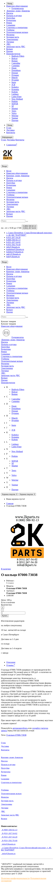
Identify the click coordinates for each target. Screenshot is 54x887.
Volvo (14, 113)
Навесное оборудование (17, 6)
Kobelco (15, 87)
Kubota (15, 92)
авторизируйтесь (20, 728)
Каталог (8, 324)
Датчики (10, 42)
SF (13, 106)
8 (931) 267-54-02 (9, 833)
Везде (8, 171)
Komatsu (15, 89)
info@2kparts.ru (8, 853)
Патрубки (10, 18)
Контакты (10, 132)
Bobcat (14, 58)
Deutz (14, 68)
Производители (13, 54)
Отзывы (10, 665)
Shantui (15, 108)
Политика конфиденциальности (15, 878)
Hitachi (15, 77)
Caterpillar (16, 63)
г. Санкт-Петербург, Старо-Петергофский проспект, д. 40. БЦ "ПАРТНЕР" (26, 849)
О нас (8, 128)
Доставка (10, 130)
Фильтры (10, 34)
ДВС (8, 44)
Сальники (10, 25)
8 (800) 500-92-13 (9, 830)
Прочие (15, 120)
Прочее (9, 51)
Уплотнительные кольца (17, 32)
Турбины (10, 30)
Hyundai (15, 80)
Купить (5, 616)
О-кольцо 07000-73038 (16, 735)
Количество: (6, 605)
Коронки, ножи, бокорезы (18, 11)
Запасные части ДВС (15, 46)
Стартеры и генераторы (17, 27)
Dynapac (15, 75)
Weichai (15, 116)
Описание (10, 662)
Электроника (12, 39)
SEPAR (15, 104)
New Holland (17, 99)
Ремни (9, 23)
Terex (14, 111)
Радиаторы (11, 20)
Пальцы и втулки (14, 15)
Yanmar (15, 118)
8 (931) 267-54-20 (9, 837)
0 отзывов (10, 583)
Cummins (16, 65)
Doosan (15, 73)
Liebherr (15, 94)
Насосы (9, 13)
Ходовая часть (12, 37)
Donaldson (16, 70)
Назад (9, 4)
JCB (13, 85)
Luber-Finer (16, 96)
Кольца (9, 49)
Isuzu (14, 82)
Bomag (15, 61)
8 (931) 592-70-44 (9, 840)
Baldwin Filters (18, 56)
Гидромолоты (18, 8)
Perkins (15, 101)
